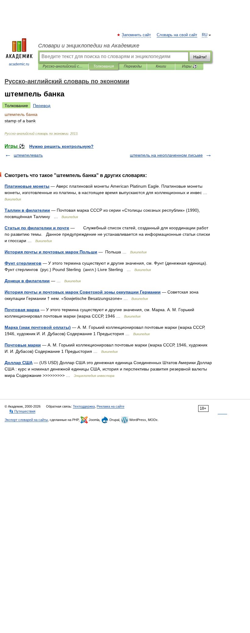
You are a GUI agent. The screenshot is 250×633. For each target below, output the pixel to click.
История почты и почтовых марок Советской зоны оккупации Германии (83, 292)
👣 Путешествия (22, 411)
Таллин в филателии (27, 210)
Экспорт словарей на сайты (26, 420)
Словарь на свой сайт (177, 35)
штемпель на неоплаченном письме (166, 155)
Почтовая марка (22, 309)
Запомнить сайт (136, 35)
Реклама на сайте (110, 406)
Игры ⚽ (189, 66)
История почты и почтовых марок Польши (51, 251)
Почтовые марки (23, 345)
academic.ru (19, 64)
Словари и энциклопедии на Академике (88, 46)
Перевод (41, 105)
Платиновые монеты (27, 186)
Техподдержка (84, 406)
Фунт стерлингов (23, 263)
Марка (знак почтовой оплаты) (38, 327)
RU (204, 35)
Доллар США (19, 362)
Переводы (133, 66)
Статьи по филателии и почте (37, 227)
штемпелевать (28, 155)
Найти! (200, 56)
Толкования (103, 66)
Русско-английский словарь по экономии (63, 66)
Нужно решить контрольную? (61, 146)
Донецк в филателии (27, 280)
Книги (161, 66)
